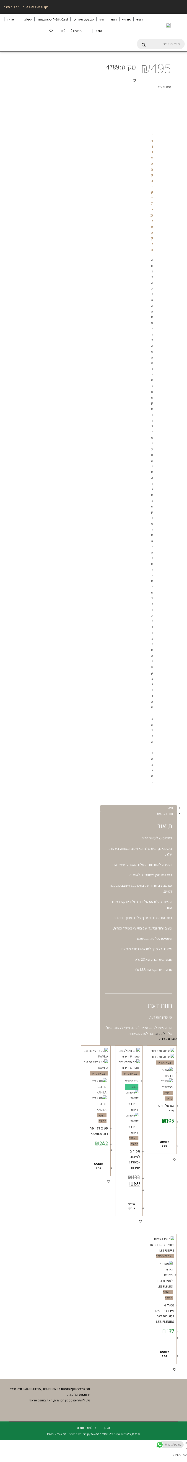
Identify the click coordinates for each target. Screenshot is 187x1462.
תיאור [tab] (169, 808)
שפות (99, 31)
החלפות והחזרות (86, 1428)
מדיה (11, 19)
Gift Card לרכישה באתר (52, 19)
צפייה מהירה (164, 1062)
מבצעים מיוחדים (83, 19)
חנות (114, 19)
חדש (102, 19)
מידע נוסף (131, 1206)
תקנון (107, 1428)
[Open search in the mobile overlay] (161, 43)
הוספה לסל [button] (164, 1143)
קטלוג (28, 19)
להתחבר (159, 1033)
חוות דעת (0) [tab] (165, 814)
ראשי (139, 19)
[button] (134, 80)
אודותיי (126, 19)
